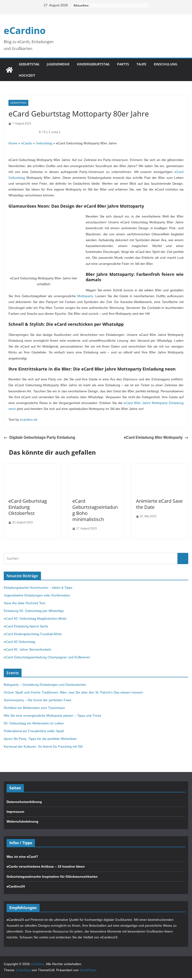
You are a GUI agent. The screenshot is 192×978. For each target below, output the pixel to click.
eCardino (25, 30)
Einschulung (165, 64)
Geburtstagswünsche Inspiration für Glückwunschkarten (52, 876)
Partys (123, 64)
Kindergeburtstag (93, 64)
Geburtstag (29, 64)
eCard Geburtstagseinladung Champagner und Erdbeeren (47, 657)
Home (12, 143)
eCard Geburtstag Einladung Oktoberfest (27, 507)
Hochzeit (27, 75)
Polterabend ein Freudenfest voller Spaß (34, 731)
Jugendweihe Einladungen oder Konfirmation (37, 595)
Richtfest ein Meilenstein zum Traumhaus (34, 708)
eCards (26, 143)
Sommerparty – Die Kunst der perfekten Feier (37, 700)
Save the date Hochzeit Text (24, 603)
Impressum (15, 811)
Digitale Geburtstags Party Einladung (42, 437)
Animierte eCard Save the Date (159, 504)
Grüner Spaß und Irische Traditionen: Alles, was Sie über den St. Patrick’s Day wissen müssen (73, 692)
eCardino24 (16, 886)
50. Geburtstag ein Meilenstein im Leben (34, 723)
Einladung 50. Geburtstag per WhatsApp (34, 611)
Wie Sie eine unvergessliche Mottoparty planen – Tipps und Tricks (52, 715)
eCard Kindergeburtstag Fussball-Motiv (33, 634)
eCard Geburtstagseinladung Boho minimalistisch (95, 510)
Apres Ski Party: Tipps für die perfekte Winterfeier (40, 739)
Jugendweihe (58, 64)
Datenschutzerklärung (24, 802)
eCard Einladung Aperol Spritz (26, 626)
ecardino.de (28, 419)
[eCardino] (9, 69)
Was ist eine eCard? (22, 856)
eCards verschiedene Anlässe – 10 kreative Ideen (46, 866)
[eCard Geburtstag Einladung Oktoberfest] (32, 466)
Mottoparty (85, 296)
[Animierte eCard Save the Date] (159, 466)
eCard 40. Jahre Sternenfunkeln (27, 649)
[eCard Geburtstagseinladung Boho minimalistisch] (96, 466)
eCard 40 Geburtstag (19, 642)
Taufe (141, 64)
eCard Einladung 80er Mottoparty (153, 437)
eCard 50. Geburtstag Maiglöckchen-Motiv (35, 618)
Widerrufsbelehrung (22, 821)
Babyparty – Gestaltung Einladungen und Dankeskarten (45, 684)
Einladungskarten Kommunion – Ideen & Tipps (38, 587)
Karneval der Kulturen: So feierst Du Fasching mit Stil (43, 746)
